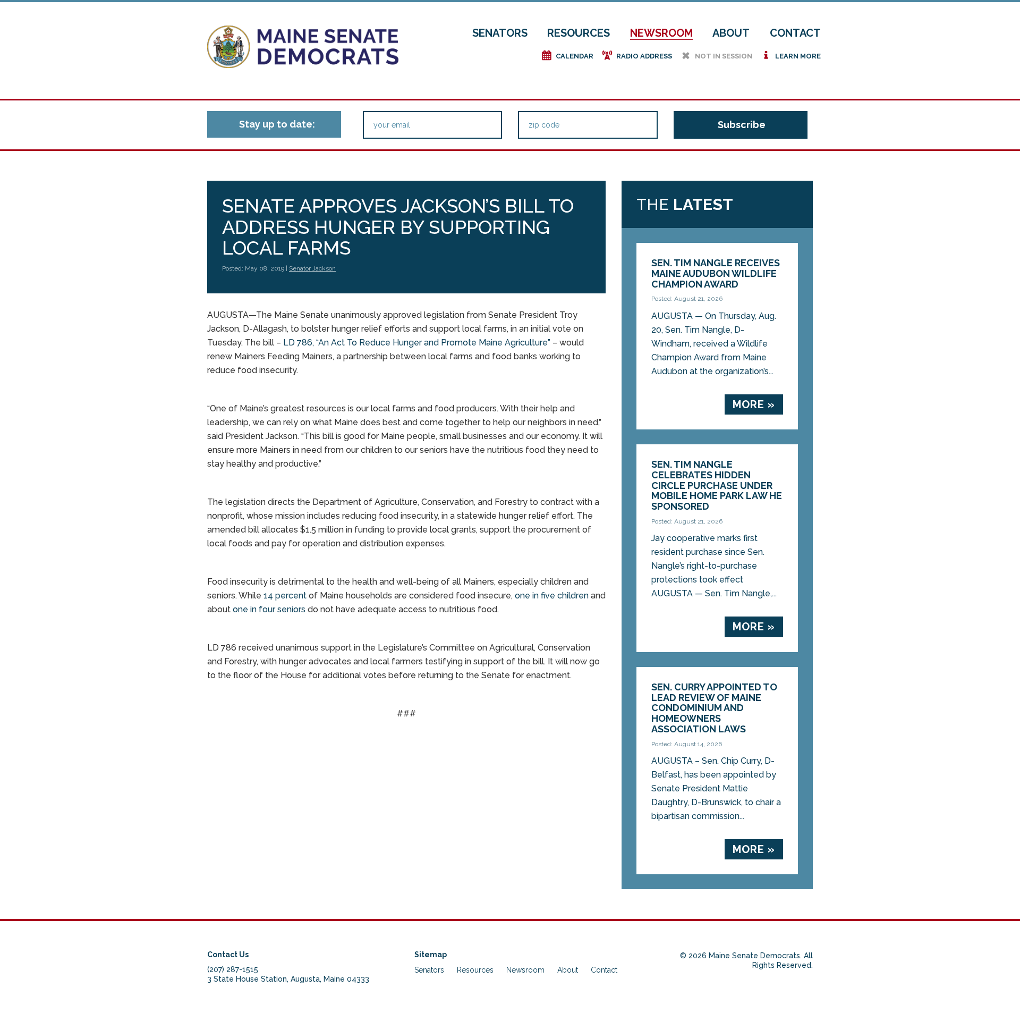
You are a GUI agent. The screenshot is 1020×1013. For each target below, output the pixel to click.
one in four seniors (269, 609)
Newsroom (661, 33)
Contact (795, 33)
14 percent (285, 595)
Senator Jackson (312, 268)
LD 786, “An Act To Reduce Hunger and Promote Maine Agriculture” (416, 342)
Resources (578, 33)
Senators (500, 33)
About (731, 33)
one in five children (552, 595)
